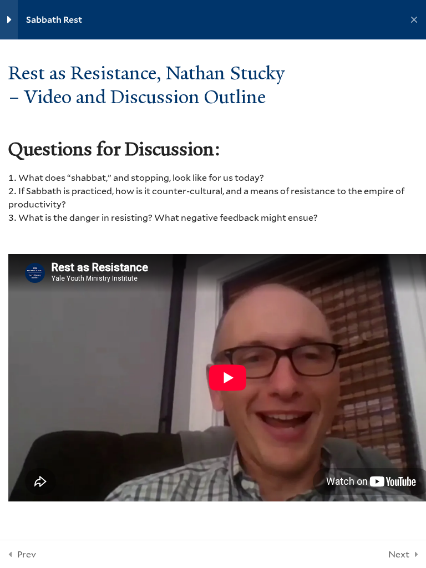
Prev (26, 554)
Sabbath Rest (54, 19)
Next (398, 554)
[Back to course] (414, 20)
